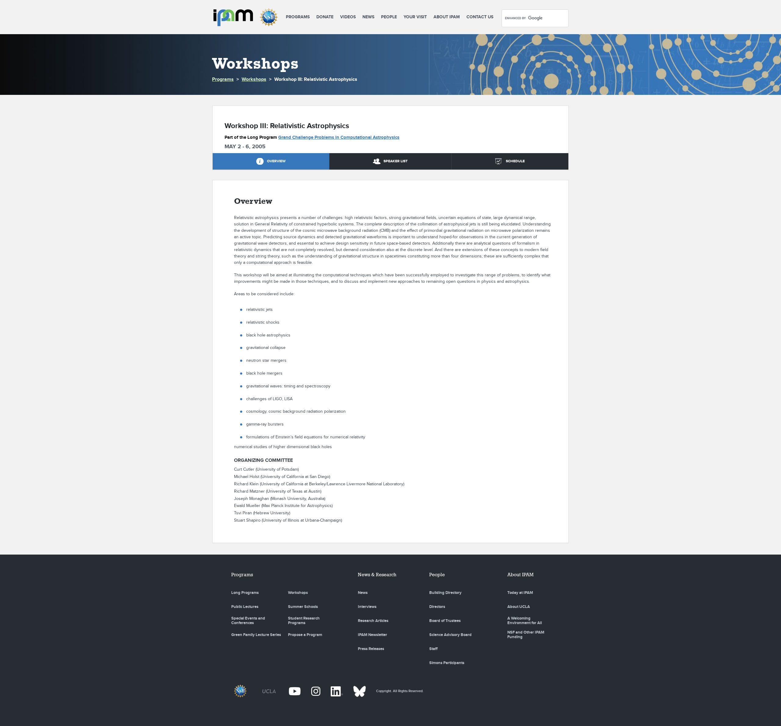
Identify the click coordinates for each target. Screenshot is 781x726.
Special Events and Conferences (248, 621)
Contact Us (479, 17)
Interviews (367, 606)
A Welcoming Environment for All (524, 621)
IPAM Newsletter (372, 634)
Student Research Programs (304, 621)
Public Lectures (244, 606)
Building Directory (445, 592)
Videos (348, 17)
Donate (324, 17)
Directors (437, 606)
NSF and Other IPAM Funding (525, 635)
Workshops (254, 79)
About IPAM (447, 17)
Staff (433, 648)
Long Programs (245, 592)
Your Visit (415, 17)
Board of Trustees (445, 620)
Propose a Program (305, 634)
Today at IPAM (520, 592)
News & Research (377, 574)
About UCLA (518, 606)
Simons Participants (446, 662)
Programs (298, 17)
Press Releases (371, 648)
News (368, 17)
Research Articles (373, 620)
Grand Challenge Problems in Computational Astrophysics (338, 137)
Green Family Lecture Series (256, 634)
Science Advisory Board (450, 634)
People (389, 17)
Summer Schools (303, 606)
